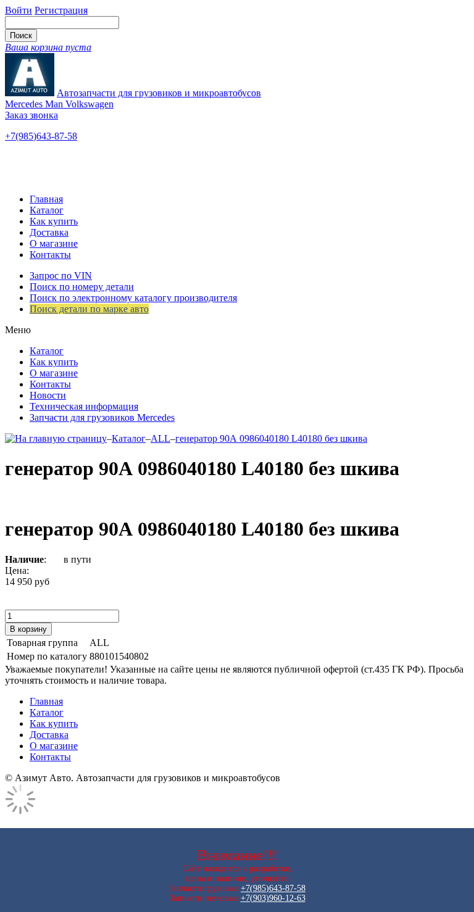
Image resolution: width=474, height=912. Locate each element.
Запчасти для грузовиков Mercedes (102, 417)
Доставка (49, 232)
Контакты (50, 254)
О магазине (54, 243)
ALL (160, 438)
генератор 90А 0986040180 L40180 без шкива (271, 438)
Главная (46, 199)
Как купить (54, 221)
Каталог (47, 210)
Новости (48, 395)
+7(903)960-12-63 (273, 898)
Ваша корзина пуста (48, 47)
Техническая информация (84, 406)
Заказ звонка (31, 115)
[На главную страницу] (56, 438)
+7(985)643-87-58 (41, 136)
